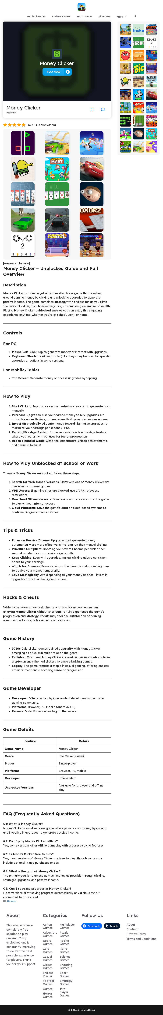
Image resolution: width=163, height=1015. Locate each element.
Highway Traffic (57, 229)
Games (11, 901)
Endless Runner (61, 16)
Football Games (36, 16)
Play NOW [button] (53, 71)
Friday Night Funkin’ (151, 121)
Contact (132, 929)
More (120, 16)
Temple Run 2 (125, 71)
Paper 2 (151, 149)
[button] (135, 16)
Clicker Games (48, 966)
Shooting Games (66, 966)
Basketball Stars (91, 254)
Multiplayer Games (67, 926)
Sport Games (64, 974)
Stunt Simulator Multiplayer (22, 228)
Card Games (48, 950)
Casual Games (48, 958)
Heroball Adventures (125, 55)
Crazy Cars (57, 152)
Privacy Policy (136, 934)
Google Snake (138, 32)
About (131, 924)
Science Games (65, 958)
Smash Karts (151, 32)
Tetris (151, 59)
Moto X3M (125, 32)
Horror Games (48, 995)
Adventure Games (50, 934)
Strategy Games (66, 982)
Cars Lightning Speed (91, 178)
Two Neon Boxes (22, 152)
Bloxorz (91, 229)
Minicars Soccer (125, 147)
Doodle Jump (22, 178)
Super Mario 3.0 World (125, 107)
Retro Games (84, 16)
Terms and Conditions (141, 939)
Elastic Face (91, 203)
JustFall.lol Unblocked (92, 152)
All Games (104, 16)
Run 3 (125, 46)
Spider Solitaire (22, 203)
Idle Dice (138, 71)
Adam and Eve (138, 56)
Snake (125, 124)
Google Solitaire (56, 203)
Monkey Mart (57, 178)
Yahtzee (138, 110)
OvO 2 (22, 254)
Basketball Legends (57, 254)
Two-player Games (64, 992)
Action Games (48, 926)
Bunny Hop (138, 97)
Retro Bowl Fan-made (138, 120)
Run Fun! (125, 136)
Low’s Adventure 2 (151, 82)
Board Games (48, 942)
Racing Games (64, 942)
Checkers (138, 84)
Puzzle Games (64, 934)
